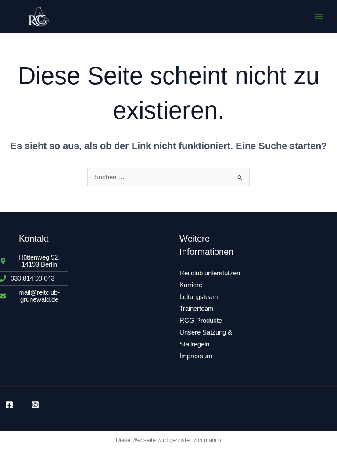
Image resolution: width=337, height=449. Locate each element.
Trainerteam (196, 308)
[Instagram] (35, 405)
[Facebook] (9, 405)
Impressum (195, 356)
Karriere (190, 285)
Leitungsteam (198, 296)
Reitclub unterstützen (209, 273)
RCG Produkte (200, 320)
